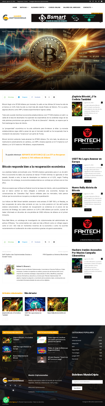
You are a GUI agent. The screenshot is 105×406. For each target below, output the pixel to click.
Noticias (13, 65)
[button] (100, 21)
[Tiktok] (99, 1)
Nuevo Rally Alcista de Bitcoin (56, 313)
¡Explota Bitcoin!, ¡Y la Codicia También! (84, 98)
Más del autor (31, 293)
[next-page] (7, 319)
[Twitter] (96, 1)
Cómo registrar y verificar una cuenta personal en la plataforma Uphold (56, 339)
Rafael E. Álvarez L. (10, 82)
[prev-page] (3, 319)
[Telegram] (101, 1)
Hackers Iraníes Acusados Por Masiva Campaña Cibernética (87, 252)
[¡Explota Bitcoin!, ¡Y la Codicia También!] (12, 304)
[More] (54, 97)
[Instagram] (90, 1)
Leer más (87, 118)
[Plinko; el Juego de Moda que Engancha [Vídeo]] (41, 350)
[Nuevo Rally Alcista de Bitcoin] (57, 304)
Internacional (11, 31)
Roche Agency (12, 402)
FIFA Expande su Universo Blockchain (55, 254)
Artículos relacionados (12, 293)
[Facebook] (93, 1)
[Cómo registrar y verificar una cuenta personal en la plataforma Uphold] (41, 340)
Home (4, 31)
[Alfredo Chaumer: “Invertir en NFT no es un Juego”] (41, 359)
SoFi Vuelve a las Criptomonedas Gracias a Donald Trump (16, 256)
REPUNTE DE (27, 155)
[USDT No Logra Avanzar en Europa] (35, 304)
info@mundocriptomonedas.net (46, 392)
